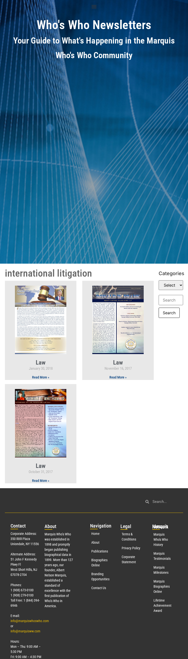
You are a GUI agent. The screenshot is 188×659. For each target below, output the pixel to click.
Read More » (40, 377)
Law (41, 362)
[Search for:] (171, 300)
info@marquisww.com (25, 631)
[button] (94, 6)
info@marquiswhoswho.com (30, 621)
